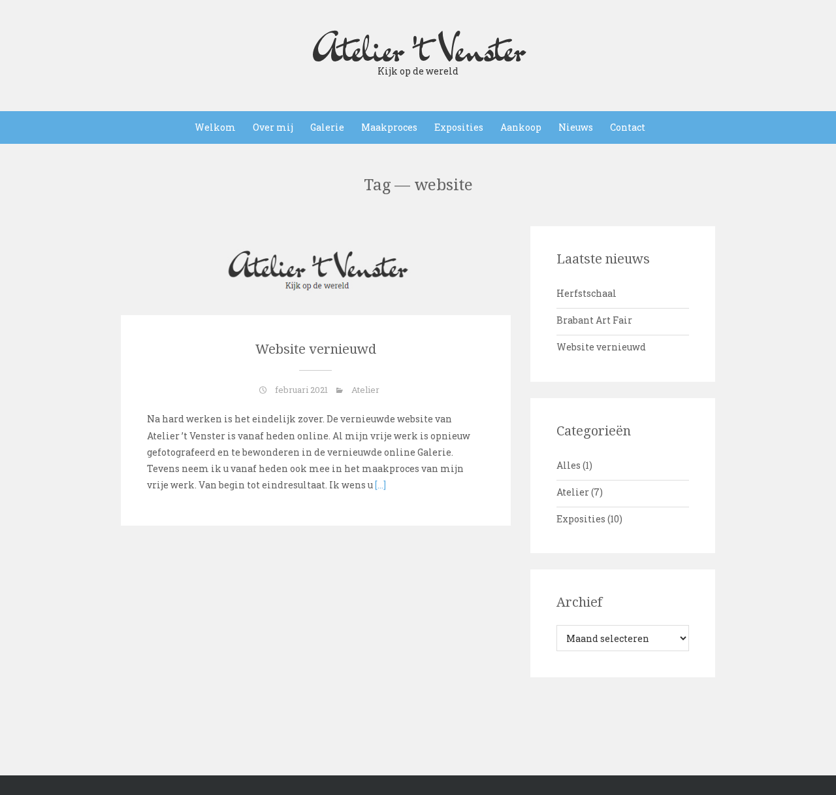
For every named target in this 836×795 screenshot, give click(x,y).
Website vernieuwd (315, 349)
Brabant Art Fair (594, 320)
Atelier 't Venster (418, 48)
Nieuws (575, 127)
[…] (379, 485)
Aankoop (520, 127)
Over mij (273, 127)
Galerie (327, 127)
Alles (568, 465)
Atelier (365, 390)
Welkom (215, 127)
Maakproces (389, 127)
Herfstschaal (586, 293)
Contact (627, 127)
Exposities (458, 127)
